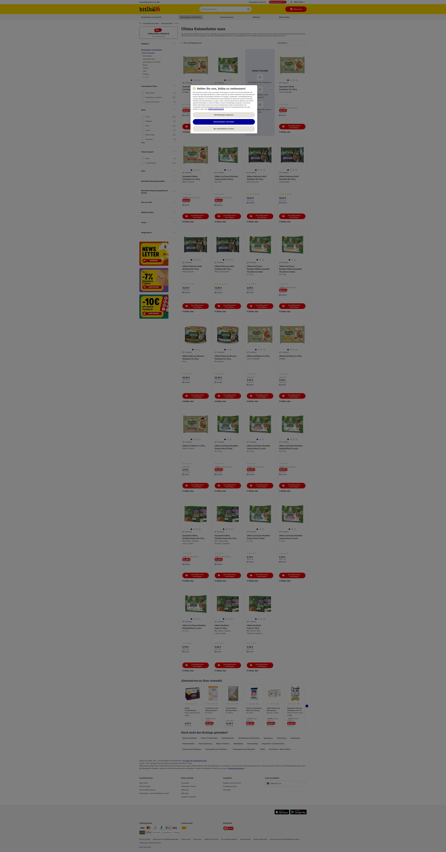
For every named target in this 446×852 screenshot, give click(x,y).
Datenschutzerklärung (216, 109)
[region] (223, 109)
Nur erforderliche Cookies (224, 129)
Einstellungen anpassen (223, 115)
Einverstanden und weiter (224, 122)
